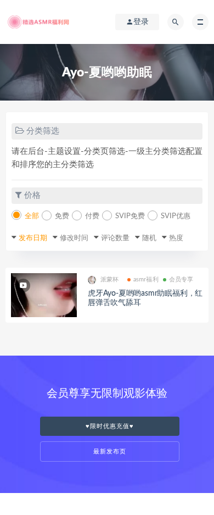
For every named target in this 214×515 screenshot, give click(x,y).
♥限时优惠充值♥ (110, 426)
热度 (176, 238)
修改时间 (74, 238)
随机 (149, 238)
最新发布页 (109, 451)
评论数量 (115, 238)
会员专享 (181, 279)
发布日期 (33, 238)
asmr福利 (146, 279)
